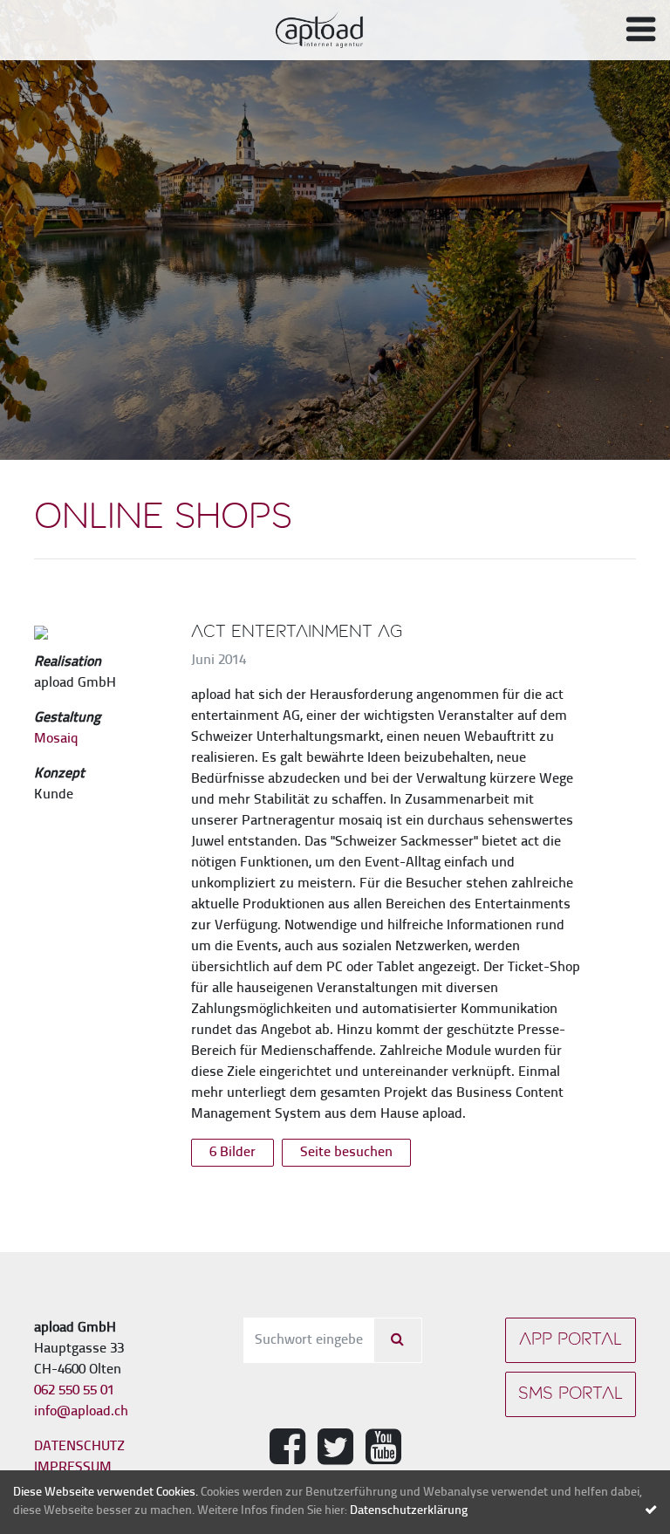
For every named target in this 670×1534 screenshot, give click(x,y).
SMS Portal (570, 1394)
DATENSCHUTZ (79, 1447)
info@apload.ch (81, 1412)
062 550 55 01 (74, 1391)
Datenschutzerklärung (409, 1510)
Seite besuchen (346, 1153)
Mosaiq (56, 739)
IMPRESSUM (73, 1468)
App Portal (570, 1340)
